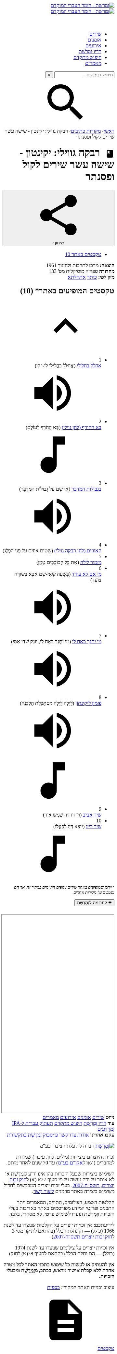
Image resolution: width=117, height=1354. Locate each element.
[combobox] (84, 74)
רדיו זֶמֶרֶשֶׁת (90, 51)
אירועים (93, 45)
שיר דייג (93, 826)
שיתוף (58, 242)
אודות (83, 1135)
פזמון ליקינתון (88, 703)
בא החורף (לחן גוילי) (81, 427)
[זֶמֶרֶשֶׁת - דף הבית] (105, 1146)
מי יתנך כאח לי (86, 641)
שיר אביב (92, 815)
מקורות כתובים (86, 131)
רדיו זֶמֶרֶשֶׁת (95, 1123)
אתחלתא (77, 277)
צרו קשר (67, 1135)
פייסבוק (50, 1135)
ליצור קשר (43, 1191)
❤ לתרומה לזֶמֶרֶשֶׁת (94, 902)
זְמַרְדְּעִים (106, 1129)
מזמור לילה (90, 562)
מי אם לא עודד (86, 574)
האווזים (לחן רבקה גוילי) (77, 550)
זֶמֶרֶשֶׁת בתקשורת (24, 1135)
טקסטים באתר (83, 254)
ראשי (109, 131)
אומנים (94, 40)
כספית (53, 1287)
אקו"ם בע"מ (70, 1162)
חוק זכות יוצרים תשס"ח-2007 (82, 1236)
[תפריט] (108, 20)
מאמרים (93, 63)
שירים (95, 34)
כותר (92, 277)
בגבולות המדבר (86, 489)
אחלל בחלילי (89, 365)
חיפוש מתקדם (87, 57)
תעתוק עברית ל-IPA (32, 1123)
